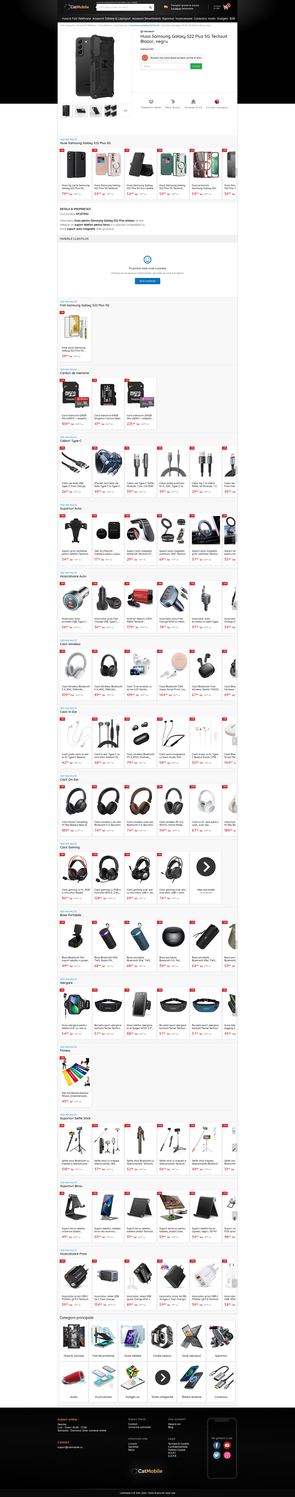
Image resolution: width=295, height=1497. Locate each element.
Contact (132, 1424)
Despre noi (174, 1424)
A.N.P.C (172, 1452)
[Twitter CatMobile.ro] (218, 1454)
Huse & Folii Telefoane (86, 25)
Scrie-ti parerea (148, 281)
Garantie (133, 1446)
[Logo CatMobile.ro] (77, 7)
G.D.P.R (172, 1456)
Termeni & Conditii (178, 1443)
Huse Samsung (120, 25)
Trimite (196, 66)
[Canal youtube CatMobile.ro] (227, 1445)
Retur (131, 1449)
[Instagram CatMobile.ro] (227, 1454)
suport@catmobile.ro (70, 1447)
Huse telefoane (105, 25)
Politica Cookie (176, 1449)
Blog (170, 1427)
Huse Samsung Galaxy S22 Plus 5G (144, 25)
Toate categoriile (67, 25)
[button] (234, 172)
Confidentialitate (177, 1446)
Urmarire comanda (139, 1427)
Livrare (132, 1443)
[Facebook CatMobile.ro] (218, 1445)
